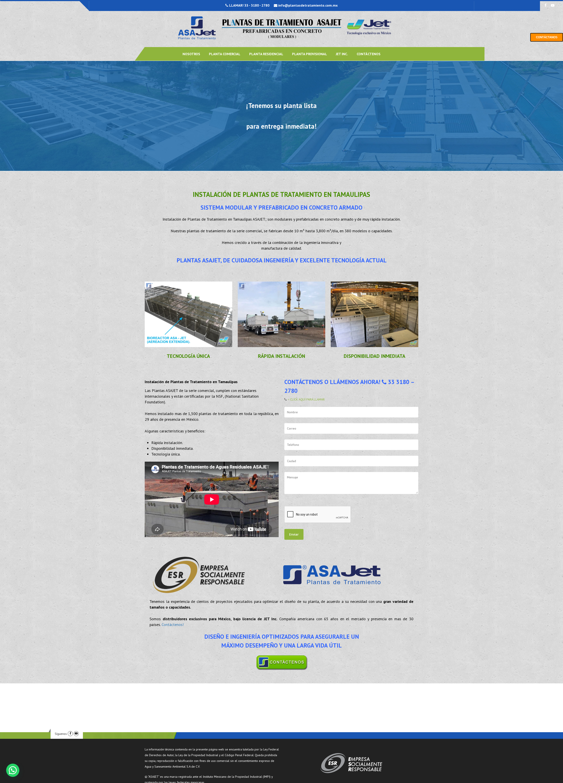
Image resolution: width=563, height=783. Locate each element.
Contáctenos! (173, 624)
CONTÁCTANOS (547, 37)
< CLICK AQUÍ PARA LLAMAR (306, 399)
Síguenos (61, 734)
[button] (12, 770)
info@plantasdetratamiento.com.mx (307, 5)
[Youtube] (76, 734)
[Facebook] (70, 734)
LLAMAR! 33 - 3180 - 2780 (248, 5)
